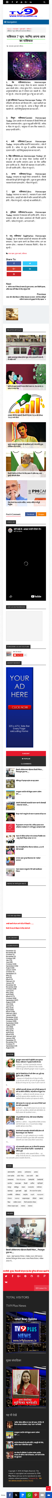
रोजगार (10, 1198)
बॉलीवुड (16, 1187)
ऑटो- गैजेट (20, 1176)
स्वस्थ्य (23, 1206)
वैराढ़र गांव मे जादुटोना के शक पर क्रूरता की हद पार (31, 814)
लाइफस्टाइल (26, 1198)
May (7, 975)
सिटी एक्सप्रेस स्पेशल (30, 1202)
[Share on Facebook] (14, 263)
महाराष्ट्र (10, 1191)
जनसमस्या (10, 1180)
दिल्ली (25, 1183)
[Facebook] (10, 1495)
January (9, 970)
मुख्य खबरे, (16, 46)
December (9, 951)
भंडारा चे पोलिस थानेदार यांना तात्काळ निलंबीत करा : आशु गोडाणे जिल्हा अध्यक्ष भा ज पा (30, 837)
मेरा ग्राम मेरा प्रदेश (35, 1191)
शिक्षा (9, 1202)
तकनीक (10, 1183)
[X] (16, 1495)
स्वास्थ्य (30, 1206)
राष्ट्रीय (25, 1194)
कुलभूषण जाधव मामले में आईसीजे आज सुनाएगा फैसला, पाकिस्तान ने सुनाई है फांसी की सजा (29, 1061)
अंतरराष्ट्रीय (11, 1172)
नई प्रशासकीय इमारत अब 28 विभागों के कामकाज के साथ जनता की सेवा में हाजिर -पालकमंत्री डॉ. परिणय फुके (30, 1149)
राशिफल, (21, 46)
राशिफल (29, 29)
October (9, 954)
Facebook (30, 514)
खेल (37, 1176)
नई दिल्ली (40, 1183)
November (10, 953)
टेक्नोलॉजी (31, 1180)
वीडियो (34, 1198)
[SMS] (22, 1495)
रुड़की (32, 1194)
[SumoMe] (48, 1495)
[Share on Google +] (14, 269)
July (7, 960)
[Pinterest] (36, 1495)
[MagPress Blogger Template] (26, 12)
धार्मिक (32, 1183)
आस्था (36, 1172)
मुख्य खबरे (22, 29)
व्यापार (41, 1198)
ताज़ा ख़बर (15, 29)
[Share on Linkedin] (30, 269)
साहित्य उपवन (17, 1202)
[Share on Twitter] (30, 263)
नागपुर (9, 1187)
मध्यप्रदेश (31, 1187)
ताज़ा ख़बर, (11, 46)
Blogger (41, 514)
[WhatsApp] (29, 1495)
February (9, 981)
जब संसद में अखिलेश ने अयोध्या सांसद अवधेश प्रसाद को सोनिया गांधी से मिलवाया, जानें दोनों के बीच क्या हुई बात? (29, 1454)
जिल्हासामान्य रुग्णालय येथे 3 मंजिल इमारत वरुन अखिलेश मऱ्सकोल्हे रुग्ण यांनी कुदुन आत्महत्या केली (30, 826)
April (7, 977)
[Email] (42, 1495)
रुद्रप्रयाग (40, 1194)
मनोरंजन (39, 1187)
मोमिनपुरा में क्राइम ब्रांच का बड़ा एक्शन (27, 781)
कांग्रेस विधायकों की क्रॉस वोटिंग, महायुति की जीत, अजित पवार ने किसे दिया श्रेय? (29, 1443)
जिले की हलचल (21, 1180)
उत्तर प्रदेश (11, 1176)
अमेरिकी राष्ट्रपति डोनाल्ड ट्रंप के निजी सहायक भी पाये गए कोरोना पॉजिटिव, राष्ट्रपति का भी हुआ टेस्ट (31, 1090)
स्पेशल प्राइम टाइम (13, 1206)
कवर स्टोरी (30, 1176)
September (10, 966)
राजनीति (10, 1194)
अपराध (20, 1172)
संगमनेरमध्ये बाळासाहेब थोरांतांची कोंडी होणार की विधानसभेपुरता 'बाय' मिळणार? (30, 1132)
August (8, 968)
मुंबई (25, 1191)
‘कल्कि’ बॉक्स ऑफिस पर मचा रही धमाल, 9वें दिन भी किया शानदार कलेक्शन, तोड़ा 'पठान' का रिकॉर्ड (29, 1423)
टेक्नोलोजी (40, 1180)
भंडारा (23, 1187)
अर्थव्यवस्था (28, 1172)
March (8, 979)
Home (9, 29)
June (7, 962)
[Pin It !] (14, 274)
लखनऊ (17, 1198)
